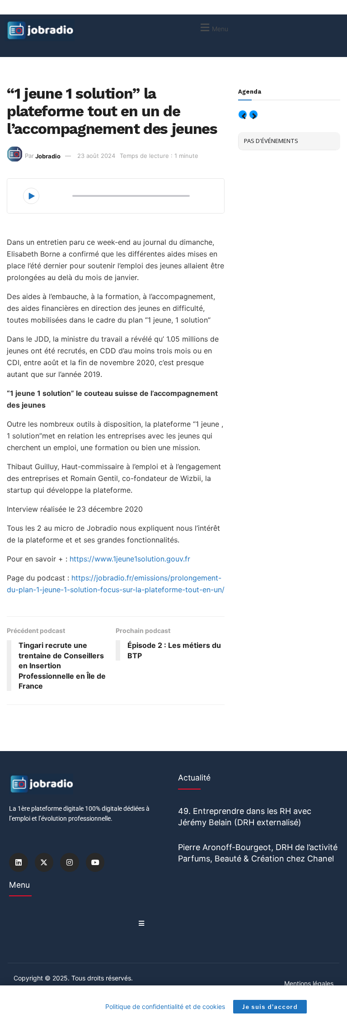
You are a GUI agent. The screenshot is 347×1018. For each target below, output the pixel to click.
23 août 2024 (96, 155)
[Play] (31, 196)
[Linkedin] (18, 862)
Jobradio (48, 155)
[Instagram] (69, 862)
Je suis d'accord (270, 1006)
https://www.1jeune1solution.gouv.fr (130, 558)
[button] (213, 27)
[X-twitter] (44, 862)
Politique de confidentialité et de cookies (165, 1006)
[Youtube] (95, 862)
